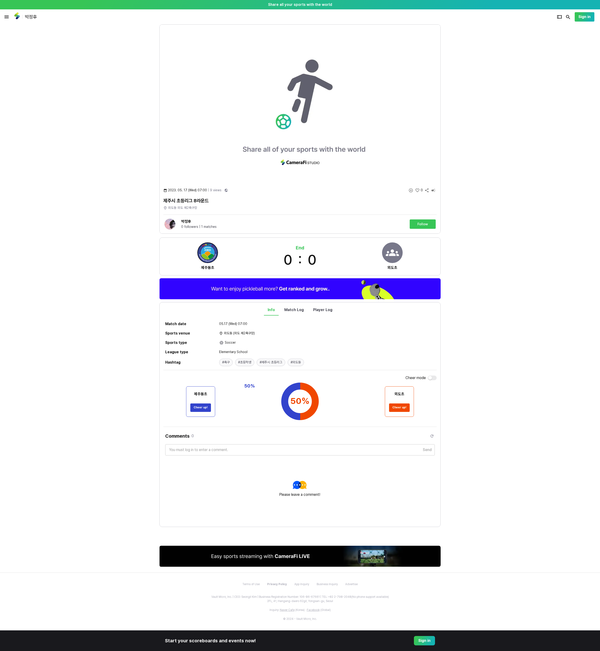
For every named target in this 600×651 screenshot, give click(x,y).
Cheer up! (201, 407)
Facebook (313, 610)
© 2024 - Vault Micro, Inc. (300, 619)
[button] (226, 362)
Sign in (584, 17)
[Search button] (568, 17)
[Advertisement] (471, 94)
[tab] (271, 310)
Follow (422, 224)
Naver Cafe (287, 610)
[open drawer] (6, 17)
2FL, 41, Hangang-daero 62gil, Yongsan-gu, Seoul (300, 601)
